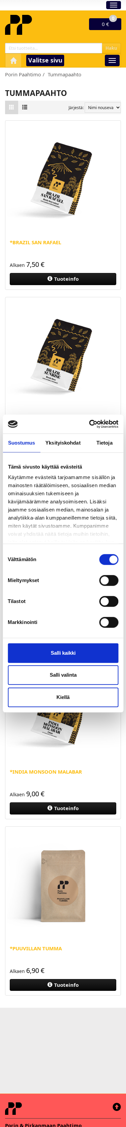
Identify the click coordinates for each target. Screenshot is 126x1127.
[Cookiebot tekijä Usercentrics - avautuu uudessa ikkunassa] (89, 424)
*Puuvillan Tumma (36, 948)
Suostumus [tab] (21, 443)
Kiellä (63, 697)
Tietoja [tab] (104, 443)
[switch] (108, 580)
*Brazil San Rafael (35, 242)
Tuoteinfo (66, 278)
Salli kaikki (63, 653)
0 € (108, 22)
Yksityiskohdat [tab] (62, 443)
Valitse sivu (45, 60)
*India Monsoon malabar (46, 771)
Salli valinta (63, 675)
